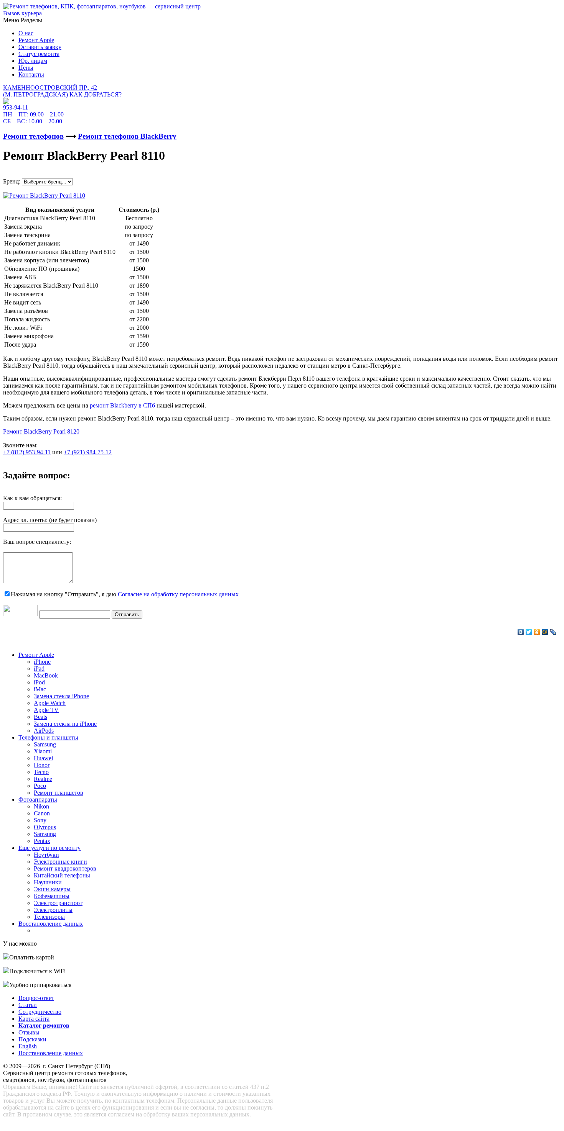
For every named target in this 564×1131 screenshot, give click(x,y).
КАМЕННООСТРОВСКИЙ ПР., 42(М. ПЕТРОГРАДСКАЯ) (62, 91)
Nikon (41, 806)
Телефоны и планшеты (48, 737)
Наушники (48, 882)
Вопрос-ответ (36, 998)
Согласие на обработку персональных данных (178, 594)
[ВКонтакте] (521, 632)
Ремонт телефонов (33, 136)
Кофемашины (51, 896)
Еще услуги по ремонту (49, 848)
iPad (39, 668)
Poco (40, 785)
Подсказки (32, 1039)
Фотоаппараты (37, 799)
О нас (25, 33)
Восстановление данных (50, 923)
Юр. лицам (32, 60)
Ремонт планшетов (58, 792)
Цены (25, 67)
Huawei (43, 758)
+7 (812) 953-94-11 (27, 452)
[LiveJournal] (553, 632)
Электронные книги (60, 861)
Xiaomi (43, 751)
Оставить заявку (39, 47)
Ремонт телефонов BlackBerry (127, 136)
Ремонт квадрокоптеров (65, 868)
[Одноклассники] (537, 632)
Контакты (31, 74)
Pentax (42, 841)
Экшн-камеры (52, 889)
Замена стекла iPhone (61, 696)
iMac (40, 689)
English (27, 1046)
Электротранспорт (58, 903)
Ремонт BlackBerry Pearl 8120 (41, 431)
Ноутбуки (46, 854)
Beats (40, 717)
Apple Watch (50, 703)
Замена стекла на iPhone (65, 723)
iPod (39, 682)
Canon (42, 813)
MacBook (46, 675)
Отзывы (29, 1032)
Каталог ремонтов (43, 1025)
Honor (41, 765)
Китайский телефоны (62, 875)
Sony (40, 820)
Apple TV (46, 710)
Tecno (41, 772)
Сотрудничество (39, 1011)
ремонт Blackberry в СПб (122, 405)
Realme (43, 779)
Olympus (45, 827)
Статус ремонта (38, 54)
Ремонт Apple (36, 40)
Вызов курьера (22, 13)
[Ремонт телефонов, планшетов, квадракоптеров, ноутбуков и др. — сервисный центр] (102, 6)
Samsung (45, 744)
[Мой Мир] (545, 632)
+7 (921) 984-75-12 (88, 452)
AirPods (44, 730)
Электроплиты (53, 910)
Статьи (27, 1005)
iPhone (42, 661)
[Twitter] (529, 632)
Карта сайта (33, 1018)
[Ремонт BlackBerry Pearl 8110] (44, 193)
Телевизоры (49, 916)
